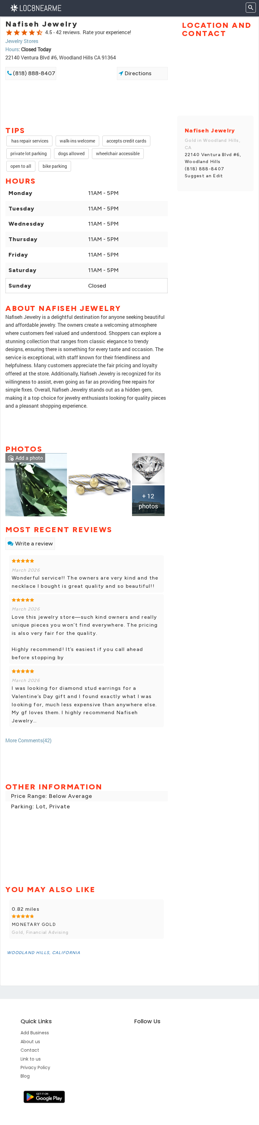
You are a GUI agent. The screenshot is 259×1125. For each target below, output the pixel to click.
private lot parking (28, 153)
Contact (30, 1050)
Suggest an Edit (204, 176)
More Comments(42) (28, 740)
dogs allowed (71, 153)
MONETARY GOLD (34, 924)
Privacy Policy (35, 1067)
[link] (36, 484)
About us (30, 1041)
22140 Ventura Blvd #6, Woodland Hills (213, 158)
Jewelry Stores (21, 41)
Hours (12, 49)
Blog (25, 1076)
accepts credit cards (126, 141)
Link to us (31, 1059)
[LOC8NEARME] (35, 7)
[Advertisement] (86, 102)
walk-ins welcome (77, 141)
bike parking (55, 166)
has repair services (29, 141)
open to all (20, 166)
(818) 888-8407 (33, 73)
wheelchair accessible (118, 153)
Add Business (35, 1033)
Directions (137, 73)
